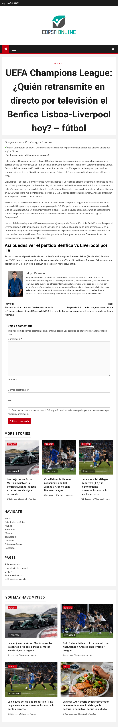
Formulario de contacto (17, 567)
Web (10, 399)
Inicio (7, 518)
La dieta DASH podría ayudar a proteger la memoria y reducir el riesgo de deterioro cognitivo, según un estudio (86, 705)
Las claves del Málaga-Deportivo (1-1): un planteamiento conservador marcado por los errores (94, 487)
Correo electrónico (18, 389)
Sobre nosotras (13, 564)
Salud (66, 666)
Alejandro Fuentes (28, 499)
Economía (10, 529)
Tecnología (10, 536)
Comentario (15, 338)
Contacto (10, 547)
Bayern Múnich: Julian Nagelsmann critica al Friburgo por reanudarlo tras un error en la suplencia (86, 307)
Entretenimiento (13, 544)
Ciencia (8, 533)
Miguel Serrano (15, 142)
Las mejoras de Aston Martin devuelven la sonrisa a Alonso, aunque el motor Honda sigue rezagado (21, 487)
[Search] (113, 49)
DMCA (8, 571)
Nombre (13, 379)
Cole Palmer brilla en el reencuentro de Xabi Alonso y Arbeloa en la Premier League (86, 647)
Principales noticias (15, 521)
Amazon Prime (12, 168)
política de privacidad (16, 578)
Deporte (58, 63)
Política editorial (13, 575)
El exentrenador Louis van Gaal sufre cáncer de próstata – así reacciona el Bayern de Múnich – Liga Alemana (31, 309)
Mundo (8, 525)
